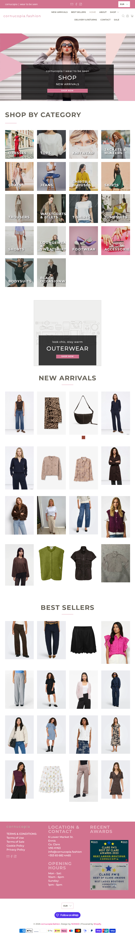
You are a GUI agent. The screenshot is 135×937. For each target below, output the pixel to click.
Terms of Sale (15, 841)
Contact (105, 19)
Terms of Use (15, 837)
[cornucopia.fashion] (18, 828)
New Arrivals (59, 12)
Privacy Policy (16, 849)
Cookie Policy (15, 845)
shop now (67, 91)
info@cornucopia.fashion (65, 851)
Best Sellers (78, 12)
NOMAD (75, 924)
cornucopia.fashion (22, 16)
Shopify (97, 924)
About (103, 12)
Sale (116, 19)
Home (92, 12)
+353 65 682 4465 (59, 855)
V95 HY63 (54, 848)
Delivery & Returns (85, 19)
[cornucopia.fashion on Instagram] (80, 4)
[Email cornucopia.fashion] (71, 4)
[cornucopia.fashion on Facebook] (76, 4)
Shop (113, 12)
